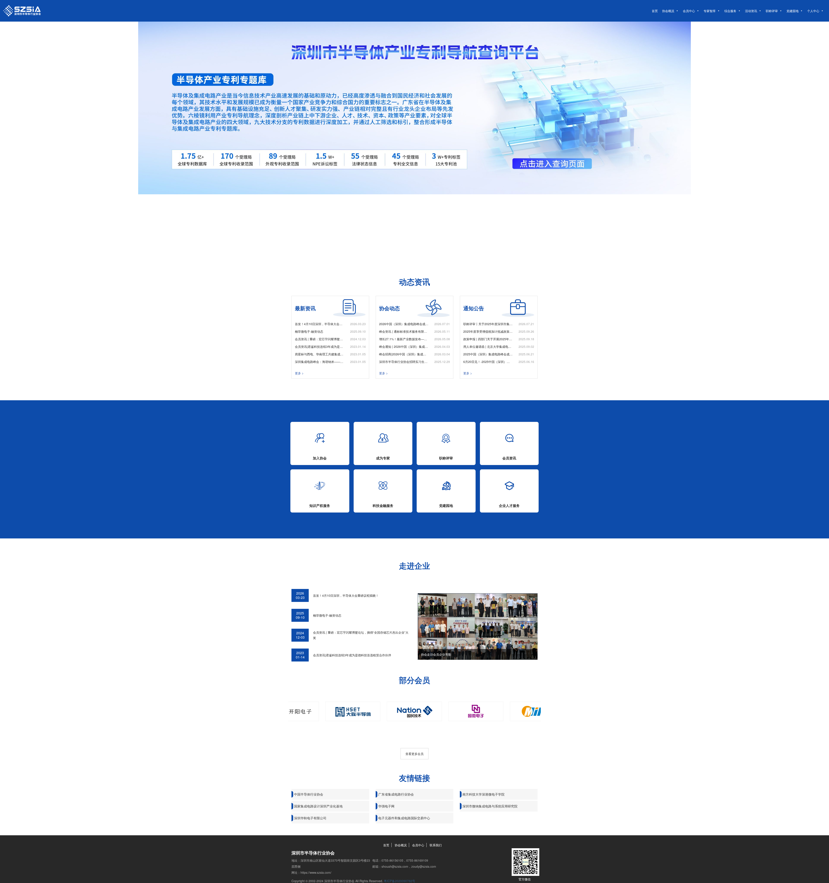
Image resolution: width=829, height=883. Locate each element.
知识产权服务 (319, 505)
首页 (655, 11)
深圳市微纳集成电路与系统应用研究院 (489, 806)
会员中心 (689, 11)
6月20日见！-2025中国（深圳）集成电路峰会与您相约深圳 (488, 361)
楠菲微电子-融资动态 (309, 331)
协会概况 (668, 11)
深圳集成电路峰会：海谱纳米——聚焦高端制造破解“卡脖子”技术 (319, 361)
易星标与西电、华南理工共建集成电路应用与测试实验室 (319, 354)
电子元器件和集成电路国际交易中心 (404, 818)
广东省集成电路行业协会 (396, 794)
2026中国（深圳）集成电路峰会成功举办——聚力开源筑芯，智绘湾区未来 (403, 324)
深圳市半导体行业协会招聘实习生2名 (403, 361)
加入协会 (320, 458)
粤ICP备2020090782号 (399, 881)
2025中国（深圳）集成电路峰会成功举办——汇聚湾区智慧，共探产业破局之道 (488, 354)
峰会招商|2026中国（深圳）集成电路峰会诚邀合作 (403, 354)
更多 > (299, 373)
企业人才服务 (509, 505)
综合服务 (730, 11)
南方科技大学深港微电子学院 (483, 794)
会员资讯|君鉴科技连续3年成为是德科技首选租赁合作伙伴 (319, 346)
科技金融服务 (383, 505)
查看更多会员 (414, 754)
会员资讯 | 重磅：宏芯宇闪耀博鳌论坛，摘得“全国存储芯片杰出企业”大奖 (319, 339)
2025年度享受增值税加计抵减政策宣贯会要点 (488, 331)
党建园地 (792, 11)
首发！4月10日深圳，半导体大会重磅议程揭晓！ (319, 324)
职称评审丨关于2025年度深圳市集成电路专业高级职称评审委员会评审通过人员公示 (488, 324)
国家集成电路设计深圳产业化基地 (318, 806)
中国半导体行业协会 (308, 794)
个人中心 (813, 11)
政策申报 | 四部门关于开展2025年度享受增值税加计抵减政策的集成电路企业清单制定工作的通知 (488, 339)
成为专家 (383, 458)
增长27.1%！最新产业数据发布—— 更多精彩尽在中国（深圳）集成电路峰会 (403, 339)
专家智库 (710, 11)
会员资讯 (509, 458)
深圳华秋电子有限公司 (310, 818)
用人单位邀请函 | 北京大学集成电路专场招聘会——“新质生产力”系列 (488, 346)
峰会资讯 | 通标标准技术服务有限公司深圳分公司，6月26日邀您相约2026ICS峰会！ (403, 331)
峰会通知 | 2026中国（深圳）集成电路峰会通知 (403, 346)
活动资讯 (751, 11)
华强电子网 (386, 806)
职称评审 (772, 11)
